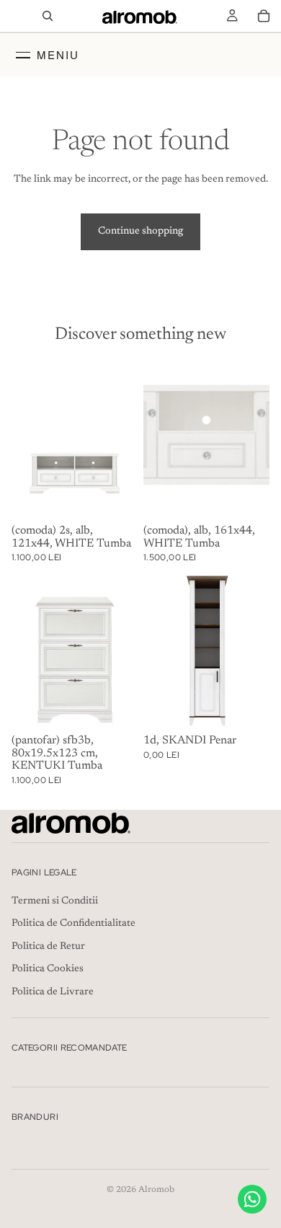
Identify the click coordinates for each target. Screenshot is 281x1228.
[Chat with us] (252, 1199)
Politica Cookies (48, 969)
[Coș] (264, 16)
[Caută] (47, 16)
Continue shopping (140, 231)
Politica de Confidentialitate (73, 924)
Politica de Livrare (53, 992)
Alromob (156, 1189)
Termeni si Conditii (55, 901)
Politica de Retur (48, 947)
